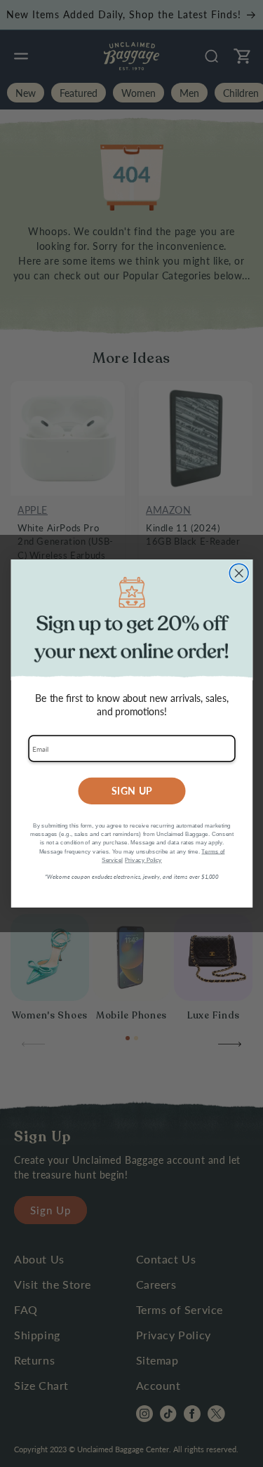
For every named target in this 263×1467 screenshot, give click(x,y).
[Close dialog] (238, 573)
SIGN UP (131, 790)
